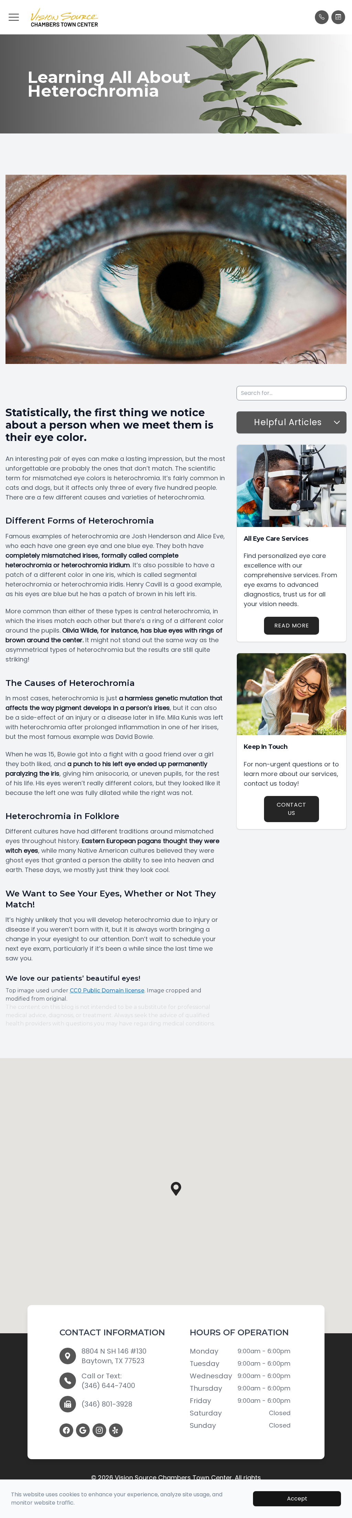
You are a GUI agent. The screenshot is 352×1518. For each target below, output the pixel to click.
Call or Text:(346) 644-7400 (108, 1380)
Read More (291, 625)
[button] (14, 17)
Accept (297, 1499)
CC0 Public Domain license (107, 990)
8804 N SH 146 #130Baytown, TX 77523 (113, 1356)
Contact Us (291, 809)
